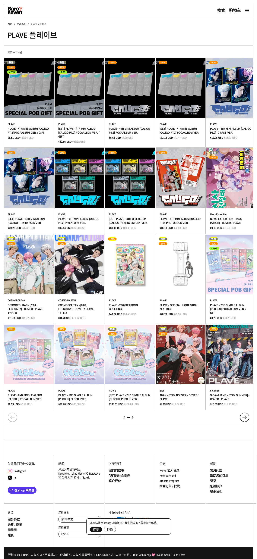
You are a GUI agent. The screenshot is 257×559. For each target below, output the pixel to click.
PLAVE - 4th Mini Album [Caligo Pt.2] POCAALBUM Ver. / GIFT (29, 102)
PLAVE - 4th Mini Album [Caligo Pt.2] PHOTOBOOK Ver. (180, 191)
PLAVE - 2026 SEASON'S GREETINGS (130, 279)
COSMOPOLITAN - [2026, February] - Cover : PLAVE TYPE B (29, 279)
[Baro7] (15, 10)
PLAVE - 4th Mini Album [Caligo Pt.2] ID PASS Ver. (231, 102)
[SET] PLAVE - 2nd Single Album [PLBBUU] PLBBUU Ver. (130, 367)
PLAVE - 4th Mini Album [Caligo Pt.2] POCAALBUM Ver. (130, 102)
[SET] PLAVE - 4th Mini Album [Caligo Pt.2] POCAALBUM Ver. (180, 102)
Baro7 (26, 555)
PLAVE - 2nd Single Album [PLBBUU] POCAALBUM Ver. (29, 367)
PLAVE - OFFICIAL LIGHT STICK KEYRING (180, 279)
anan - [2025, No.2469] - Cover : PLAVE (180, 367)
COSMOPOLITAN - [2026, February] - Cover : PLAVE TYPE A (79, 279)
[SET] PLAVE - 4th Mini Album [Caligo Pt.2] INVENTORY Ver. (130, 191)
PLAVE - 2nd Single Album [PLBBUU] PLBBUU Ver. (79, 367)
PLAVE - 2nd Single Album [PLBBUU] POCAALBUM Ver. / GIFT (231, 279)
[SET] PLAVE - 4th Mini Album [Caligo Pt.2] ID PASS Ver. (29, 191)
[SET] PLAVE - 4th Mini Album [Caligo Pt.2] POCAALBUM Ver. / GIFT (79, 102)
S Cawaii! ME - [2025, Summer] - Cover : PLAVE (231, 367)
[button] (221, 10)
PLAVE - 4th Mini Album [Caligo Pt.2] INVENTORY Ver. (79, 191)
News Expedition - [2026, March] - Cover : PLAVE (231, 191)
